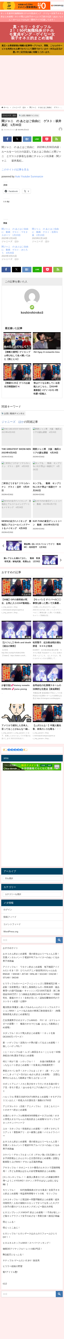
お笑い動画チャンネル (30, 115)
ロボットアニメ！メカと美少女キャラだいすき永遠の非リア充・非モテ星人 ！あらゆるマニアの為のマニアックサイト (31, 1087)
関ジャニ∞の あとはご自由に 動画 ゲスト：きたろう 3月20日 (15, 250)
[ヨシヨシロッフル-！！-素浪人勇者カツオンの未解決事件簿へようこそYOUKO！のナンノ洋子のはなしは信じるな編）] (31, 1180)
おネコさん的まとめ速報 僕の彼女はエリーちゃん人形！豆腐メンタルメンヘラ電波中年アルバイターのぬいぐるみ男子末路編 (31, 957)
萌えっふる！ (9, 1222)
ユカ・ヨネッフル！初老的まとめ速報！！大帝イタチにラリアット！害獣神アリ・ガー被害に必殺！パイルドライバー (31, 1132)
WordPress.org (10, 931)
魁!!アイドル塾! (10, 1272)
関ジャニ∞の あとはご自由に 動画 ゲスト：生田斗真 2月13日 (45, 232)
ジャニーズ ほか (9, 115)
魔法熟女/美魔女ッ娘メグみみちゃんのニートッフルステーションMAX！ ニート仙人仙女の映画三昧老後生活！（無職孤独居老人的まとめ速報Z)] (31, 1010)
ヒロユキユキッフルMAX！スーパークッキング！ (27, 1243)
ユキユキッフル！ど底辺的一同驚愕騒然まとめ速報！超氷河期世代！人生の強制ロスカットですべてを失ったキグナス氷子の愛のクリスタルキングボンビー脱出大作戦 (31, 1203)
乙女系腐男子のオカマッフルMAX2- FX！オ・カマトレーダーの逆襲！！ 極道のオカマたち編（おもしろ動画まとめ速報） (31, 1023)
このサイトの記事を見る (15, 169)
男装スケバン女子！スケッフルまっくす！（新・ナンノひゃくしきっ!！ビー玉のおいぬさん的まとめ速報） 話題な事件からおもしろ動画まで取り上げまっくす (31, 1074)
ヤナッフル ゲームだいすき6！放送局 (21, 1260)
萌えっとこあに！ (11, 1228)
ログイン (7, 909)
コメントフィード (12, 924)
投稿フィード (9, 917)
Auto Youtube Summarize (29, 176)
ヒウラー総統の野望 (12, 1266)
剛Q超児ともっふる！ (13, 1254)
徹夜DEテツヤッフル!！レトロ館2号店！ (22, 1249)
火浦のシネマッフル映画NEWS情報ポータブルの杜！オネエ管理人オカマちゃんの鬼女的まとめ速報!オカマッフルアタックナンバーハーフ (31, 1119)
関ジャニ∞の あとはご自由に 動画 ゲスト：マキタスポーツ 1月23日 (15, 232)
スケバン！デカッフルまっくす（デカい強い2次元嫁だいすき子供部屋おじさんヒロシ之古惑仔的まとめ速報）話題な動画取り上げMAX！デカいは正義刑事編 (32, 1158)
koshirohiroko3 (32, 312)
